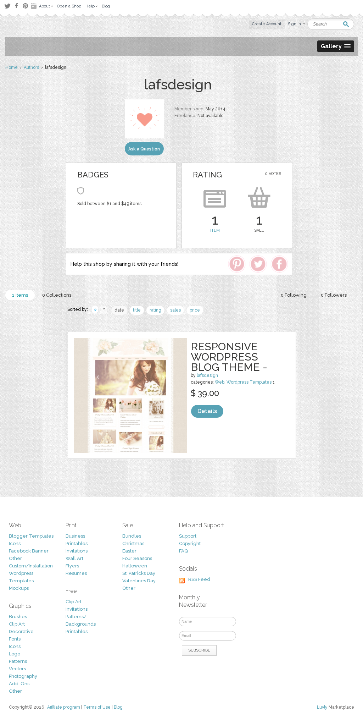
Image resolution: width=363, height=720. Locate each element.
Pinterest (25, 6)
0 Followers (334, 295)
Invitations (77, 551)
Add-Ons (19, 683)
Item (215, 230)
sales (175, 310)
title (137, 310)
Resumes (76, 573)
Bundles (131, 536)
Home (11, 67)
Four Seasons (137, 558)
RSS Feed (199, 579)
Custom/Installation (31, 565)
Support (187, 536)
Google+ (34, 6)
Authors (31, 67)
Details (207, 411)
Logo (14, 653)
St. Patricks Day (138, 573)
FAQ (183, 551)
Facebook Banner (29, 551)
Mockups (19, 588)
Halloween (134, 565)
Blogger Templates (31, 536)
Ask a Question (144, 149)
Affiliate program (63, 707)
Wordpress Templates (249, 382)
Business (75, 536)
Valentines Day (139, 580)
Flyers (72, 565)
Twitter (7, 6)
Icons (15, 543)
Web (219, 382)
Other (15, 558)
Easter (129, 551)
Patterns (18, 661)
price (195, 310)
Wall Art (74, 558)
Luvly (322, 707)
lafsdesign (207, 375)
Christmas (133, 543)
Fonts (15, 639)
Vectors (17, 668)
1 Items (20, 295)
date (119, 310)
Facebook (16, 6)
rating (155, 310)
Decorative (21, 631)
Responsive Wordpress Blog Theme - (229, 356)
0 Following (294, 295)
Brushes (18, 616)
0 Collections (56, 295)
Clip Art (17, 624)
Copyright (190, 543)
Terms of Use (97, 707)
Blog (118, 707)
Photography (23, 676)
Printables (77, 543)
